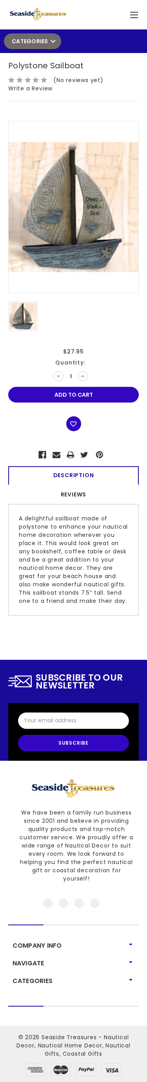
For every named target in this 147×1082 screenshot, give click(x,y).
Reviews (74, 494)
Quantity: (70, 362)
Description (73, 475)
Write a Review (30, 88)
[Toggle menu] (135, 13)
